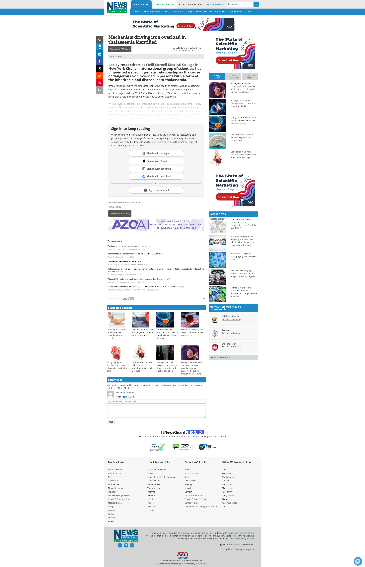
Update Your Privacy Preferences (239, 544)
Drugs (111, 506)
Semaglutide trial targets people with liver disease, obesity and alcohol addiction (168, 366)
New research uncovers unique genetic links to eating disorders (143, 332)
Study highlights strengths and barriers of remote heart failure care (118, 366)
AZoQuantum (228, 495)
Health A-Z (113, 480)
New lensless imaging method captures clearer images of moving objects (243, 273)
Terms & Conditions (194, 495)
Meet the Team (192, 473)
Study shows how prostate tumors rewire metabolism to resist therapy (167, 333)
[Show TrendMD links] (204, 298)
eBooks (111, 510)
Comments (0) (114, 206)
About (187, 469)
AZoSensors (227, 488)
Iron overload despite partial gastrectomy (124, 261)
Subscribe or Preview (231, 319)
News (110, 477)
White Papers (114, 484)
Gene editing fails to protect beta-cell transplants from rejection (116, 333)
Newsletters (190, 480)
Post (111, 421)
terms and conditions (244, 533)
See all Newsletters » (220, 357)
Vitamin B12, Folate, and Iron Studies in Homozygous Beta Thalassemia (138, 279)
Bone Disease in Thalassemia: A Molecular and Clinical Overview (134, 254)
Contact (188, 491)
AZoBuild (226, 499)
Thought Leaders (116, 488)
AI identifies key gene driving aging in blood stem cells (244, 256)
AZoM (224, 469)
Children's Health (230, 316)
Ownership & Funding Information (201, 506)
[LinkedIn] (100, 53)
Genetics (226, 330)
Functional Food (115, 473)
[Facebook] (100, 61)
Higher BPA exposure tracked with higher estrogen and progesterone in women (244, 292)
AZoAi (224, 506)
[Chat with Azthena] (358, 561)
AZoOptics (227, 480)
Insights (112, 491)
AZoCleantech (228, 477)
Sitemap (188, 484)
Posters (111, 514)
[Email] (100, 90)
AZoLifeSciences (229, 503)
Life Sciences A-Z (155, 480)
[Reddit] (100, 75)
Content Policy (191, 503)
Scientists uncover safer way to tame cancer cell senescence (192, 332)
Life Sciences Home (164, 4)
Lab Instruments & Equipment (161, 477)
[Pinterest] (100, 82)
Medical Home (141, 4)
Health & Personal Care (119, 499)
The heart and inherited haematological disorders (128, 246)
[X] (100, 68)
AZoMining (227, 491)
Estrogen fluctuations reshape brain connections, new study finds (244, 103)
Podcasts (112, 517)
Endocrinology (229, 343)
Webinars (152, 495)
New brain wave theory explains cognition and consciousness (242, 137)
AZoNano (226, 473)
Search (188, 477)
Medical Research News (129, 202)
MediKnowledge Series (119, 495)
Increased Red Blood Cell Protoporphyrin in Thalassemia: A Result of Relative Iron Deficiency (146, 286)
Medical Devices (115, 503)
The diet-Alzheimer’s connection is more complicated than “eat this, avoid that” (243, 223)
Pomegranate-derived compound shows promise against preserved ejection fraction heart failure (191, 368)
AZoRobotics (228, 484)
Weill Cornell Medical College (170, 64)
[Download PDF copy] (100, 39)
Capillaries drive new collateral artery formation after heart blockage (142, 366)
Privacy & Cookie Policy (195, 499)
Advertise (189, 488)
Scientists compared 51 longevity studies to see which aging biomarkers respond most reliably (242, 240)
